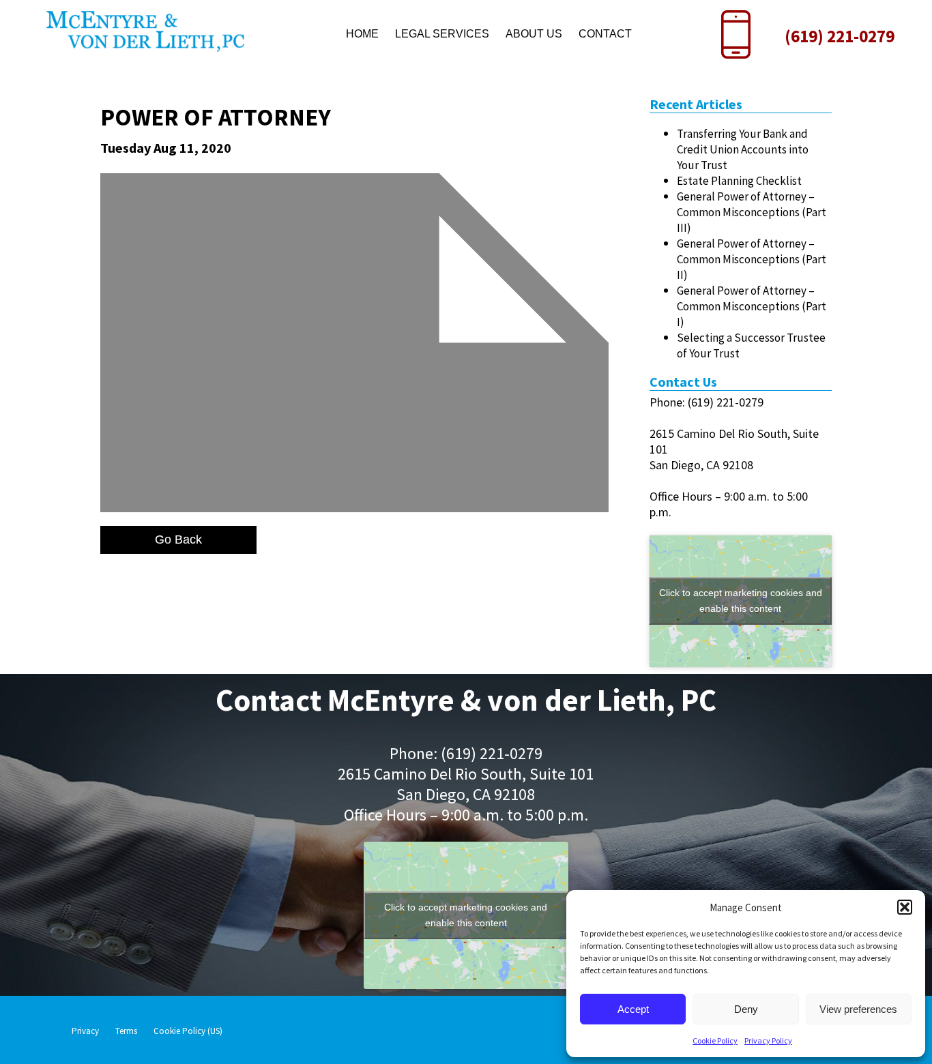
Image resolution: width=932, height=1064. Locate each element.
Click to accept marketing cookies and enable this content (740, 600)
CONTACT (605, 34)
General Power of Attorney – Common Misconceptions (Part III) (751, 212)
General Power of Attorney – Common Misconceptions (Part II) (751, 259)
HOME (362, 34)
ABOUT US (534, 34)
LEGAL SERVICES (442, 34)
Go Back (178, 539)
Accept (633, 1009)
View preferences (858, 1009)
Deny (746, 1009)
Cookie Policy (715, 1040)
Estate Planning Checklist (739, 180)
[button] (905, 907)
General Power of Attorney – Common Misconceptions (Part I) (751, 306)
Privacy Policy (768, 1040)
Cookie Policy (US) (188, 1031)
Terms (126, 1031)
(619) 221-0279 (839, 36)
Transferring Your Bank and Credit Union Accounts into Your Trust (743, 149)
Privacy (85, 1031)
